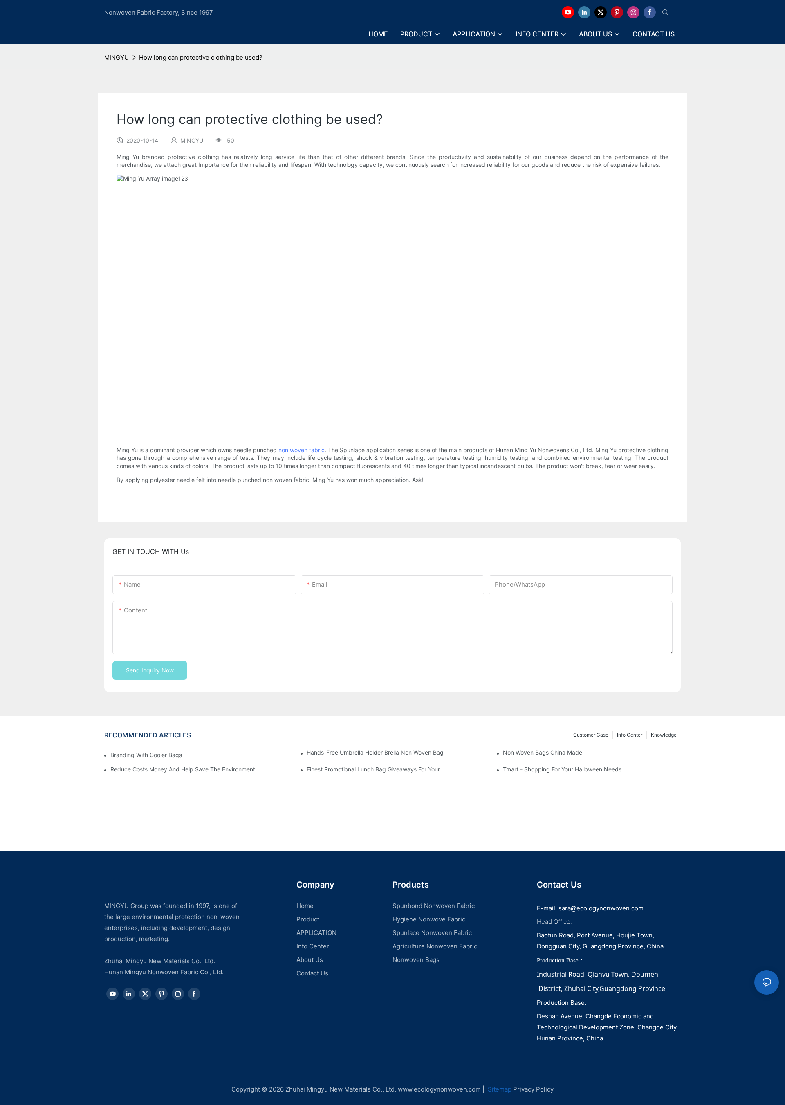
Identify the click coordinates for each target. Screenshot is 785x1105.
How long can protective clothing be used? (200, 57)
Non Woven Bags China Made (542, 752)
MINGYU (116, 57)
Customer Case (590, 735)
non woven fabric (301, 449)
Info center (629, 735)
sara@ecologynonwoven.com (601, 908)
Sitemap (498, 1089)
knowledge (664, 735)
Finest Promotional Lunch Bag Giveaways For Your (373, 769)
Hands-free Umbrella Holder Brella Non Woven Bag (375, 752)
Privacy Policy (533, 1089)
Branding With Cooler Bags (146, 754)
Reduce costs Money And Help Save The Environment (182, 769)
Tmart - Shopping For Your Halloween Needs (562, 769)
